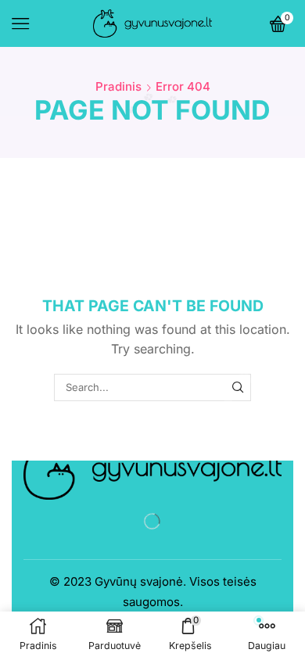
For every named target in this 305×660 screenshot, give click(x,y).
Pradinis (118, 86)
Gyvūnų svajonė (139, 581)
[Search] (237, 387)
